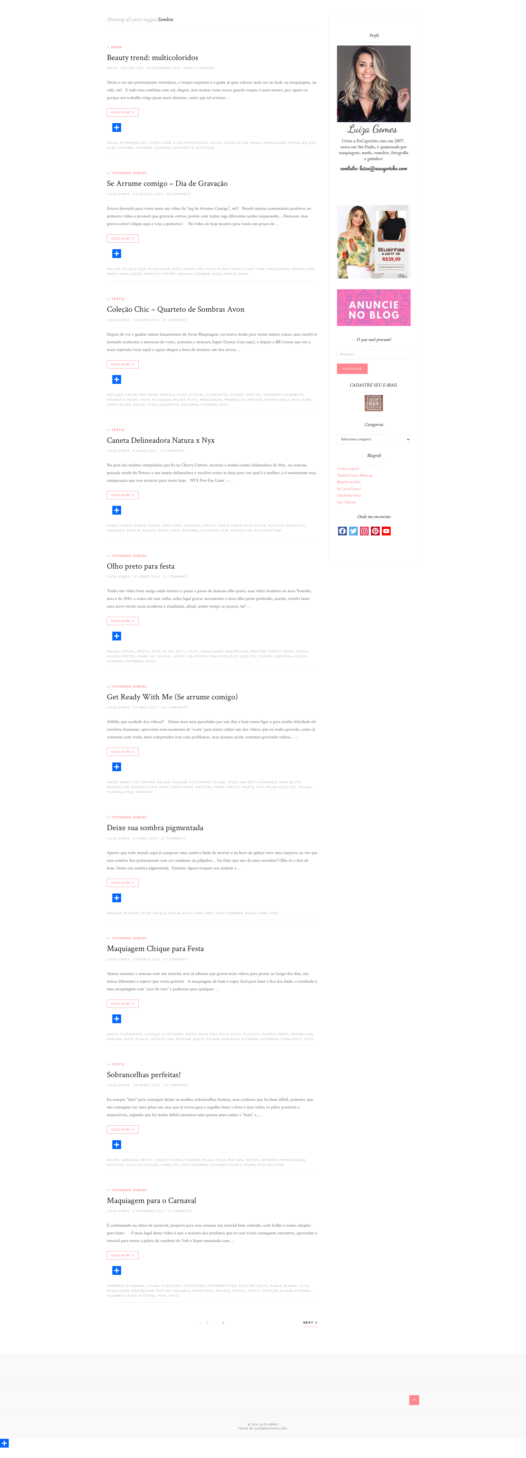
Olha (261, 525)
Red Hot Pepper (161, 274)
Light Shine (230, 269)
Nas (297, 400)
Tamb (250, 1165)
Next (309, 1322)
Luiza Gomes (118, 194)
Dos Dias (209, 1034)
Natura (115, 1039)
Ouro (140, 404)
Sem (221, 913)
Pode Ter (184, 656)
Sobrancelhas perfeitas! (144, 1075)
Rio (211, 913)
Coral (220, 782)
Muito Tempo (217, 525)
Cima (113, 525)
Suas (251, 913)
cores (238, 395)
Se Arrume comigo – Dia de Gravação (167, 183)
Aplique (116, 395)
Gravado (269, 782)
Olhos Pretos (122, 656)
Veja (218, 274)
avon (132, 395)
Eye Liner (173, 525)
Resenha (191, 404)
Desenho (274, 395)
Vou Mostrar (268, 530)
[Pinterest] (375, 531)
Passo (234, 787)
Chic (183, 395)
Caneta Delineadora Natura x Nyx (161, 440)
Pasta (249, 787)
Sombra (127, 148)
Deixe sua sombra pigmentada (155, 827)
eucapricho (197, 143)
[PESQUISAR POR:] (374, 353)
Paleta (224, 1291)
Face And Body (243, 782)
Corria (193, 1160)
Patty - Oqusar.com (125, 68)
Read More (121, 112)
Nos (125, 274)
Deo (177, 269)
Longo (270, 1034)
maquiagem (276, 143)
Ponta (135, 530)
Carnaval (136, 1286)
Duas (208, 1160)
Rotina (185, 274)
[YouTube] (386, 531)
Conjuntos (218, 395)
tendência (184, 148)
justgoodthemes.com (270, 1428)
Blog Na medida (349, 482)
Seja (176, 530)
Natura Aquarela (174, 1291)
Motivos (117, 1165)
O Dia (126, 404)
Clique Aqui (135, 269)
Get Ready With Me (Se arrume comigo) (172, 697)
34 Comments (178, 194)
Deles (155, 525)
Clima (155, 1286)
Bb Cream (149, 395)
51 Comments (176, 959)
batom (149, 782)
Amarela (116, 1286)
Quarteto (170, 404)
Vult (152, 661)
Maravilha (236, 400)
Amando (131, 1160)
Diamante (294, 395)
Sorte (236, 1165)
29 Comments (172, 451)
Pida (153, 404)
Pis (261, 787)
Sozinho (211, 530)
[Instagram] (364, 531)
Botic (144, 651)
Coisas (197, 395)
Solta (301, 656)
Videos (140, 173)
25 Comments (174, 320)
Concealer (160, 269)
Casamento (132, 1034)
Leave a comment (199, 68)
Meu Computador (177, 787)
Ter (226, 530)
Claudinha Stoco (349, 495)
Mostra (205, 787)
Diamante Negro (124, 400)
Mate (284, 1034)
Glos (263, 1286)
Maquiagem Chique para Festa (155, 948)
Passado (117, 530)
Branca (168, 395)
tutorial (206, 148)
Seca (164, 530)
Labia (277, 1286)
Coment (133, 913)
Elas (222, 1160)
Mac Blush (291, 782)
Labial (292, 1286)
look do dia (237, 143)
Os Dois (277, 525)
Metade (256, 400)
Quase (150, 530)
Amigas (115, 913)
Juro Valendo (346, 502)
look (217, 143)
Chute (162, 1160)
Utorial (148, 1296)
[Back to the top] (414, 1400)
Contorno (201, 782)
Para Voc (297, 525)
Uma (264, 913)
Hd (201, 269)
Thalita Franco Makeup (354, 475)
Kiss (212, 269)
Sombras (135, 661)
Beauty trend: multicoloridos (152, 57)
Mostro (259, 651)
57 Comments (179, 1211)
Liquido (252, 1034)
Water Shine (237, 274)
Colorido (173, 1286)
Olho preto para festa (141, 566)
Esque (161, 913)
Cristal (255, 395)
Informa (193, 525)
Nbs (308, 400)
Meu (200, 913)
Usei (133, 1296)
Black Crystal (122, 651)
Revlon (271, 1291)
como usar (161, 143)
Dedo (141, 525)
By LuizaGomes (349, 488)
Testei (118, 299)
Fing (233, 1286)
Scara (266, 656)
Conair (181, 782)
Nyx (249, 525)
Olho (303, 651)
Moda (116, 47)
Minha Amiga (278, 400)
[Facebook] (342, 531)
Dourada (163, 400)
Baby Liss (131, 782)
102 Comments (174, 707)
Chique (153, 1034)
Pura (272, 787)
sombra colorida (154, 148)
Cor (179, 143)
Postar (184, 1039)
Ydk (310, 1039)
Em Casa (237, 1160)
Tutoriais (121, 173)
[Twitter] (353, 531)
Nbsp (113, 274)
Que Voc (249, 656)
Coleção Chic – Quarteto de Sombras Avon (176, 309)
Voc (224, 404)
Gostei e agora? (348, 468)
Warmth (145, 792)
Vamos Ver (242, 530)
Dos (146, 400)
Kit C (182, 651)
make (257, 143)
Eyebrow (271, 1160)
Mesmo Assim (145, 787)
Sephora (284, 656)
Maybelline (304, 269)
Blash (164, 782)
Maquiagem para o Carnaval (151, 1200)
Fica (189, 913)
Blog (113, 143)
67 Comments (173, 838)
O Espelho (149, 1165)
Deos (190, 269)
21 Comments (175, 576)
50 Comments (176, 1085)
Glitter (248, 1286)
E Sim (169, 651)
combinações (134, 143)
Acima (114, 1160)
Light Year (255, 269)
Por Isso (229, 656)
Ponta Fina (207, 656)
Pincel (166, 656)
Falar (176, 913)
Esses (180, 400)
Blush (114, 269)
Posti (255, 1291)
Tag (130, 792)
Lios (194, 400)
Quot (138, 274)
